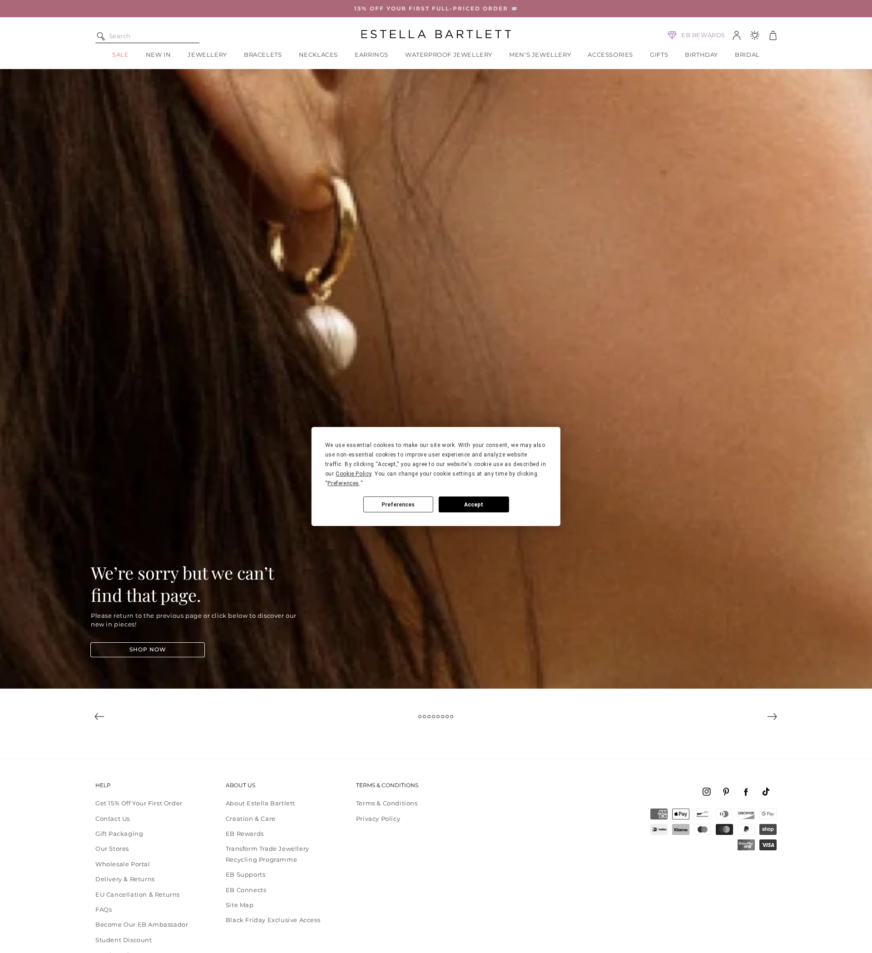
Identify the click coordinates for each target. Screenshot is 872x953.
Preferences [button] (343, 483)
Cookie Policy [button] (354, 474)
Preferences (398, 504)
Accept (473, 504)
